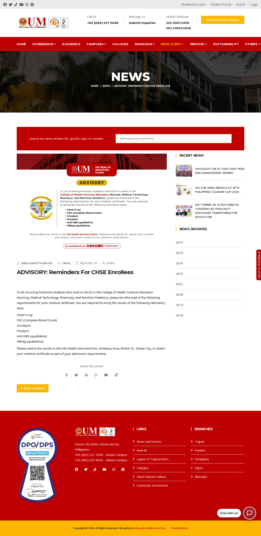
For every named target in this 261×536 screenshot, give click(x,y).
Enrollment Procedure (222, 19)
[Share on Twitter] (76, 375)
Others (251, 44)
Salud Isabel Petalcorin (36, 263)
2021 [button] (179, 284)
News (106, 86)
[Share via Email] (106, 375)
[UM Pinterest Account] (32, 4)
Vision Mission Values (151, 477)
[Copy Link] (116, 375)
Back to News (33, 388)
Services (197, 44)
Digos (199, 468)
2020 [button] (179, 294)
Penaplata (202, 459)
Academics (71, 44)
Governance (43, 44)
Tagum (200, 441)
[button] (236, 513)
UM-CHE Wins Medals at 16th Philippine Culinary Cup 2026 (217, 189)
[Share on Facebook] (66, 375)
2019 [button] (179, 305)
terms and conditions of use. (149, 528)
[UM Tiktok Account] (16, 4)
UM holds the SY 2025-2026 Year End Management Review (219, 170)
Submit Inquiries (142, 23)
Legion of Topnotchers (153, 459)
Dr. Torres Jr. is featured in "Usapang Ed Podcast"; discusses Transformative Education (217, 211)
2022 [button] (179, 273)
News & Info (171, 44)
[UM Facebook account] (6, 4)
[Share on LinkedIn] (86, 375)
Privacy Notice (179, 528)
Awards (142, 450)
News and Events (149, 441)
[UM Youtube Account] (22, 4)
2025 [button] (179, 242)
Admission (144, 44)
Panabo (200, 450)
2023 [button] (179, 263)
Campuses (95, 44)
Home (21, 44)
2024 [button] (179, 253)
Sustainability (226, 44)
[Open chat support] (249, 513)
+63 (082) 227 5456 (102, 23)
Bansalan (201, 477)
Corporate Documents (152, 485)
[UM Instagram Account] (27, 4)
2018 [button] (179, 315)
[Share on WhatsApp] (96, 375)
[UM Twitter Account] (11, 4)
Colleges (120, 44)
